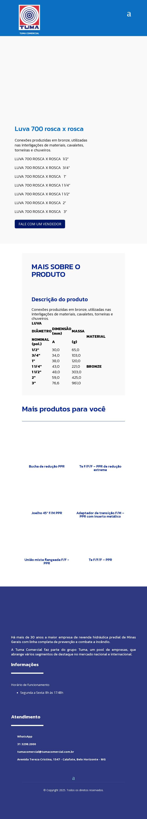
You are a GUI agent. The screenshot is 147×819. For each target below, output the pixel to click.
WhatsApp (24, 736)
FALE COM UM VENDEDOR (40, 224)
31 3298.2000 (26, 744)
